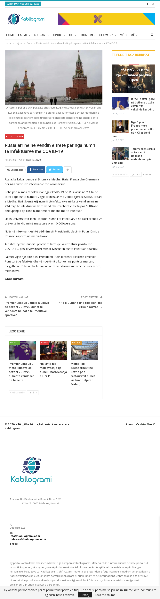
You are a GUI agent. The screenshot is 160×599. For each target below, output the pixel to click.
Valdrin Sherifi (145, 424)
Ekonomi (86, 35)
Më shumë (127, 35)
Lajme (23, 35)
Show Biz (106, 35)
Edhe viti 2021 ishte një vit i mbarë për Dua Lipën (133, 75)
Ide (71, 35)
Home (10, 35)
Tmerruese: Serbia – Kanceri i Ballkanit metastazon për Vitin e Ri (133, 155)
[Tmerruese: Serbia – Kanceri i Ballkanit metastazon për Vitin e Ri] (120, 153)
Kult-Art (40, 35)
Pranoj (85, 595)
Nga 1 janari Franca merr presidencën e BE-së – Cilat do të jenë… (133, 129)
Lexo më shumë (105, 595)
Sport (58, 35)
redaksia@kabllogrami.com (28, 539)
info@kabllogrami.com (25, 535)
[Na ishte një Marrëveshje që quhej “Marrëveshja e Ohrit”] (53, 350)
